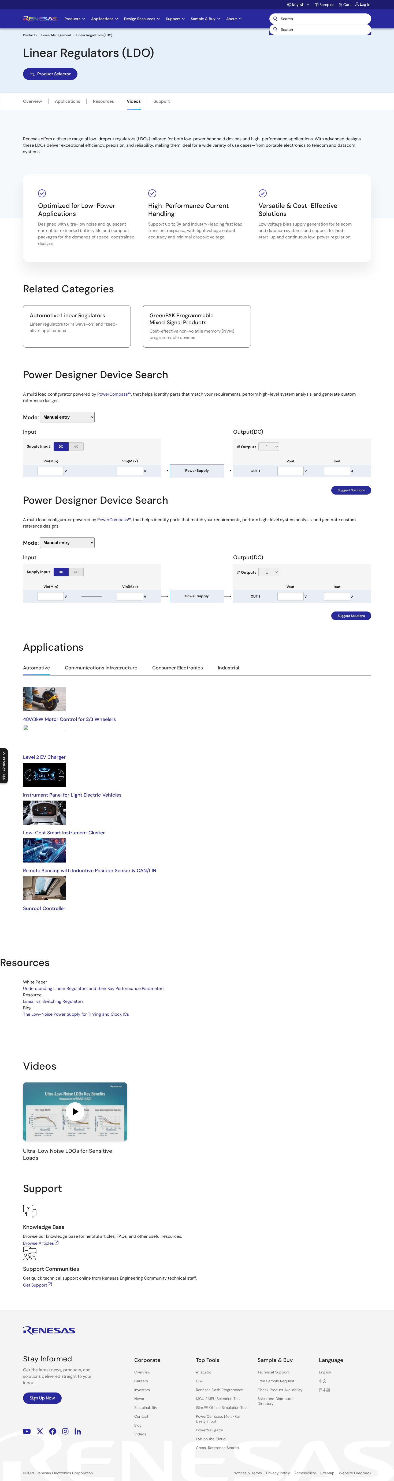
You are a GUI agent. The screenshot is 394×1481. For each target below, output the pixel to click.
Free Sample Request (276, 1381)
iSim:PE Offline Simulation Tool (221, 1407)
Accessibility (305, 1473)
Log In (365, 4)
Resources (103, 101)
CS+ (199, 1381)
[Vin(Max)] (130, 471)
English (325, 1372)
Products (30, 35)
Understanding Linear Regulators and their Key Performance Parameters (94, 988)
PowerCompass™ (114, 394)
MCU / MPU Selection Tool (218, 1398)
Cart (347, 4)
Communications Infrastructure (101, 668)
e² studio (203, 1372)
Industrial (228, 668)
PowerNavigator (209, 1430)
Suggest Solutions (351, 490)
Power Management (56, 35)
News (139, 1398)
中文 (322, 1381)
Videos (134, 101)
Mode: (31, 417)
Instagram (65, 1431)
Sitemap (327, 1473)
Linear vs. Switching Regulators (53, 1001)
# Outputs (246, 446)
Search (320, 18)
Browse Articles (38, 1243)
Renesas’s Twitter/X (40, 1431)
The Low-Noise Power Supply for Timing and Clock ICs (76, 1014)
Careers (141, 1381)
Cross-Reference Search (217, 1447)
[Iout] (337, 471)
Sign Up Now (42, 1398)
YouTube (27, 1431)
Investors (142, 1389)
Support (162, 101)
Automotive (36, 668)
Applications (67, 101)
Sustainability (145, 1407)
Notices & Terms (247, 1473)
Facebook (52, 1431)
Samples (326, 4)
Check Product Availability (280, 1389)
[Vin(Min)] (51, 471)
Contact (141, 1416)
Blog (138, 1425)
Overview (32, 101)
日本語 (324, 1389)
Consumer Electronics (177, 668)
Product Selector (54, 74)
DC (61, 446)
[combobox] (320, 29)
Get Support (35, 1285)
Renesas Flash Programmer (219, 1389)
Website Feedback (355, 1473)
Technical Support (273, 1372)
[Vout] (290, 471)
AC (76, 446)
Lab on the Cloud (211, 1438)
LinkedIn (78, 1431)
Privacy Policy (278, 1473)
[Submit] (275, 29)
